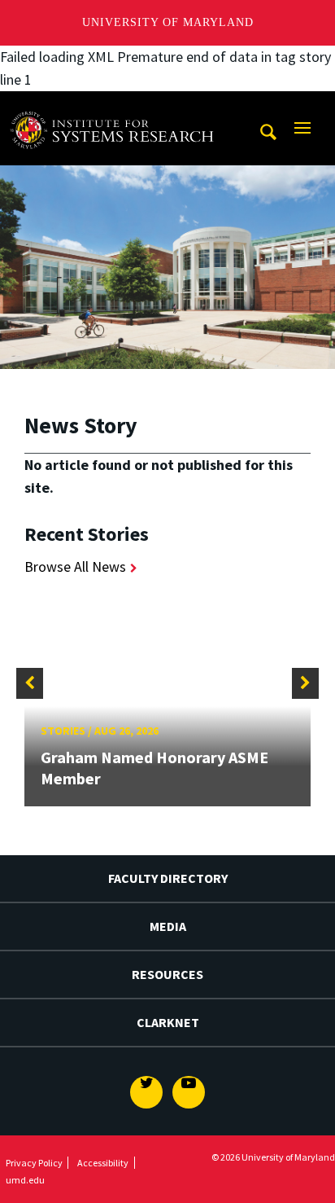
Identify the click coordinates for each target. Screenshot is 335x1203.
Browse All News (75, 566)
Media (168, 926)
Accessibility (102, 1163)
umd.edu (25, 1180)
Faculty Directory (168, 878)
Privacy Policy (34, 1163)
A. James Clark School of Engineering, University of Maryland (116, 106)
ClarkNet (168, 1022)
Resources (167, 974)
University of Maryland (168, 22)
